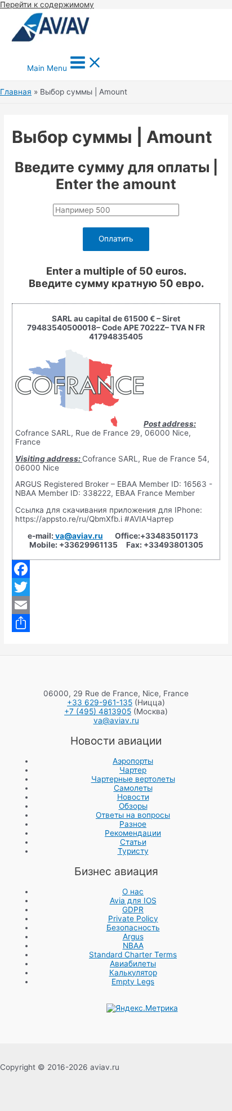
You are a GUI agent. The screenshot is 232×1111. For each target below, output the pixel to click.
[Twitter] (116, 587)
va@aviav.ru (78, 535)
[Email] (116, 605)
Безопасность (133, 927)
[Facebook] (116, 569)
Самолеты (133, 787)
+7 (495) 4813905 (97, 711)
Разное (132, 823)
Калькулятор (133, 972)
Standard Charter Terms (133, 954)
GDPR (133, 909)
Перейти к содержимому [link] (47, 4)
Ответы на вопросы (133, 814)
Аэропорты (133, 760)
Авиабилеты (133, 963)
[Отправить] (116, 623)
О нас (133, 891)
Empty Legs (132, 981)
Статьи (133, 841)
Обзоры (133, 805)
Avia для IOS (133, 900)
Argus (133, 936)
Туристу (133, 850)
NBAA (133, 945)
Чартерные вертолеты (133, 778)
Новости (133, 796)
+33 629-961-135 (99, 702)
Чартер (132, 769)
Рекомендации (133, 832)
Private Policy (133, 918)
